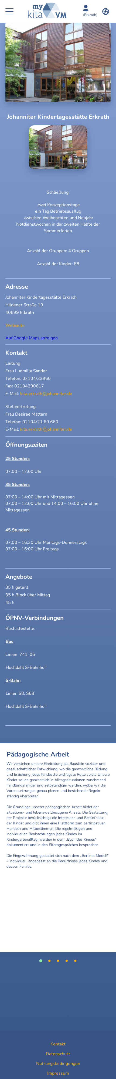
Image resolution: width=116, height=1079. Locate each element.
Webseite (15, 325)
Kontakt (58, 1044)
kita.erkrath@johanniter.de (46, 394)
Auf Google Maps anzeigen (31, 338)
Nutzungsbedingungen (58, 1064)
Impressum (58, 1073)
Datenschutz (58, 1054)
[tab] (40, 960)
